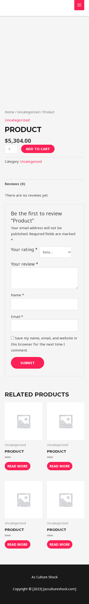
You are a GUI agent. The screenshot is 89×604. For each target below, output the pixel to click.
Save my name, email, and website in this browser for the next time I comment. (44, 344)
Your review (24, 264)
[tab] (44, 184)
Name (17, 294)
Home (9, 112)
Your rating (24, 249)
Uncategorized (28, 112)
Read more (17, 466)
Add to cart (38, 148)
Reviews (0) (15, 183)
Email (17, 316)
